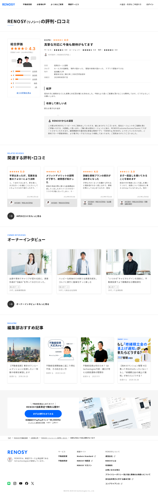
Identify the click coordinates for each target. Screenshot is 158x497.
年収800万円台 (63, 54)
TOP (9, 438)
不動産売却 (62, 460)
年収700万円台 (100, 202)
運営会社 (109, 456)
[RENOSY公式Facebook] (26, 483)
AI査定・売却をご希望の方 (130, 4)
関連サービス (73, 4)
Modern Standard (85, 456)
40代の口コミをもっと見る (28, 216)
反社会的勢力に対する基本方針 (118, 479)
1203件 (34, 79)
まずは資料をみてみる (43, 413)
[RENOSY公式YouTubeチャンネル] (20, 483)
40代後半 (52, 54)
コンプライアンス (112, 483)
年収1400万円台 (27, 203)
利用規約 (109, 465)
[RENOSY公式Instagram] (14, 483)
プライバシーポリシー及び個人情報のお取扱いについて (128, 474)
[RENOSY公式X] (32, 483)
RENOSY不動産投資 (21, 438)
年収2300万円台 (137, 202)
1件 (36, 87)
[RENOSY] (27, 452)
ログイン (150, 4)
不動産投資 (62, 456)
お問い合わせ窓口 (112, 470)
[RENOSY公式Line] (8, 483)
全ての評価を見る (24, 93)
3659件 (34, 75)
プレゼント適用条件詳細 (36, 422)
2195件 (34, 71)
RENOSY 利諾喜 (83, 460)
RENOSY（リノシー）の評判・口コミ (54, 438)
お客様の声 (34, 438)
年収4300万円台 (64, 203)
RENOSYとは (110, 460)
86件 (35, 83)
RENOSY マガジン (84, 465)
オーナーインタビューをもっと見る (32, 304)
